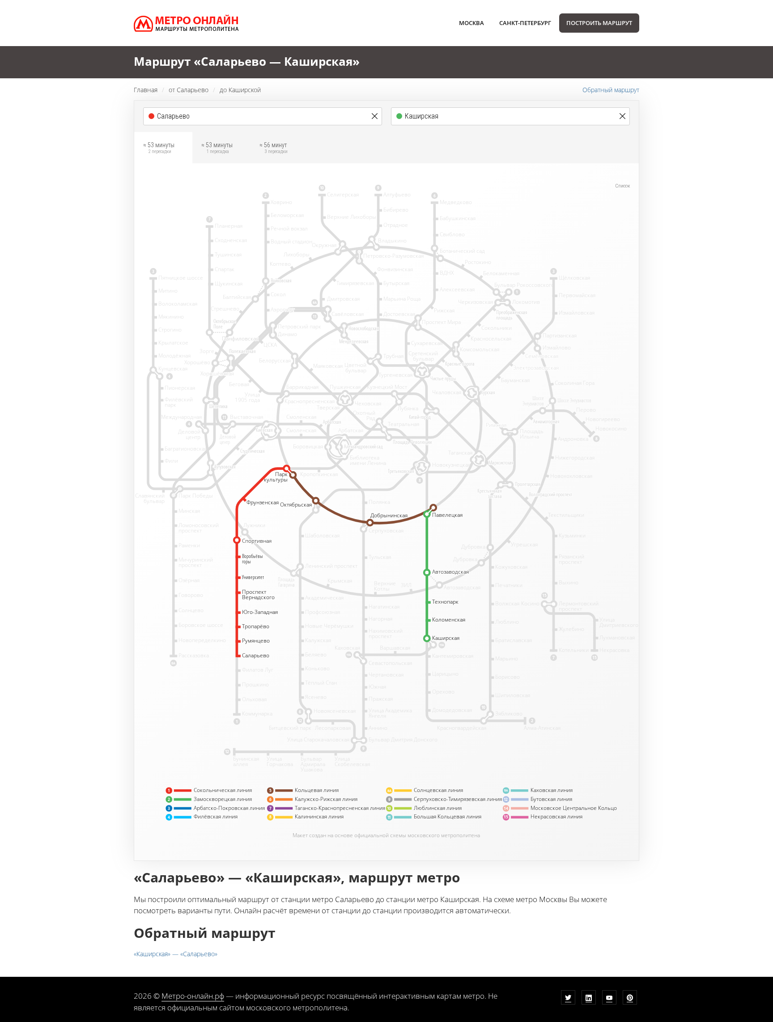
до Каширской (240, 89)
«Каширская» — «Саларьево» (175, 954)
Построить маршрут (599, 23)
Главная (145, 89)
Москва (471, 23)
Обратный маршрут (610, 89)
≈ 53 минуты (158, 147)
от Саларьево (188, 89)
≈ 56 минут (273, 147)
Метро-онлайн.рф (192, 996)
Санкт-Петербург (525, 23)
